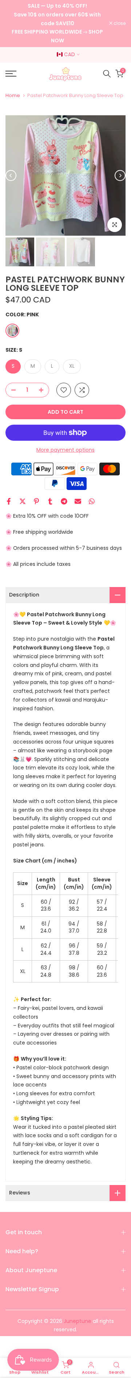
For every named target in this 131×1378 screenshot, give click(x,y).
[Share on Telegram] (64, 501)
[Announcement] (57, 23)
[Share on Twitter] (22, 501)
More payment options (65, 449)
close (119, 23)
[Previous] (10, 175)
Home (12, 95)
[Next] (120, 175)
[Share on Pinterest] (36, 501)
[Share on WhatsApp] (91, 501)
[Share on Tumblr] (50, 501)
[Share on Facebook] (8, 501)
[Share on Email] (78, 501)
